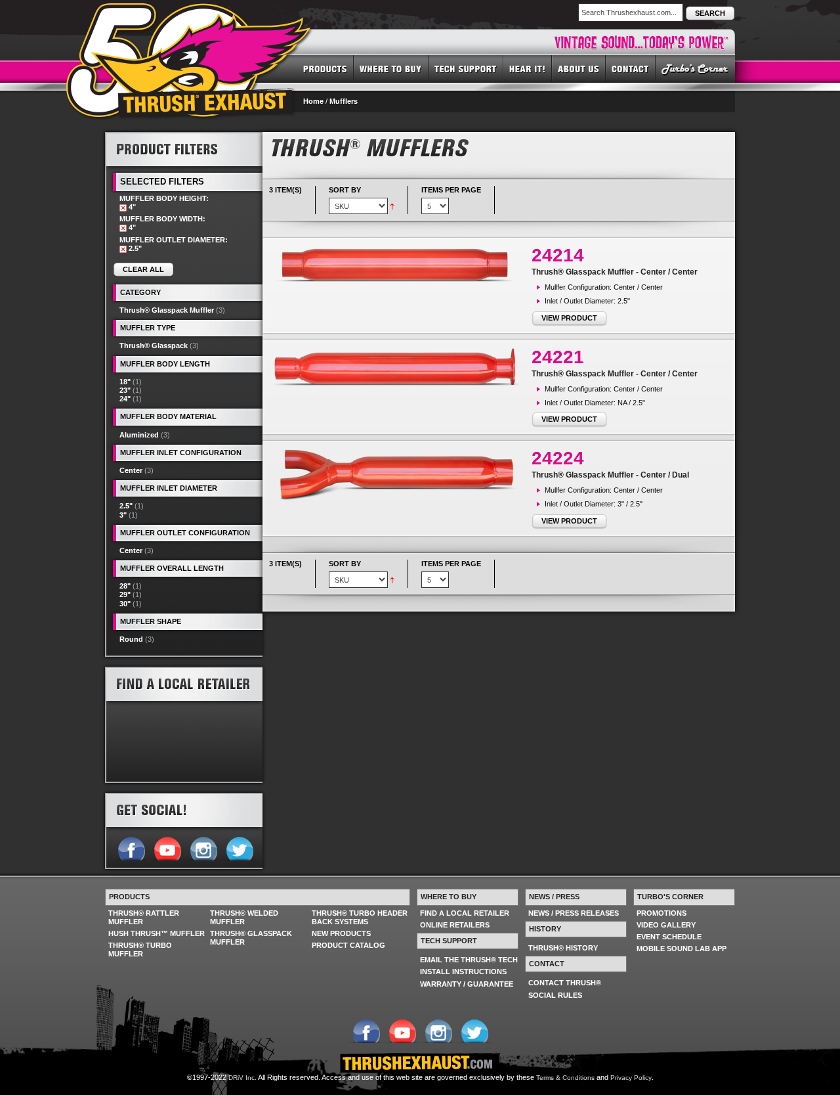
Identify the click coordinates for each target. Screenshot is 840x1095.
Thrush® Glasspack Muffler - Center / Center (615, 272)
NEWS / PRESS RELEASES (573, 913)
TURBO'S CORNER (695, 68)
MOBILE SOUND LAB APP (681, 948)
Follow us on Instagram (203, 847)
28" (125, 586)
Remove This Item (123, 208)
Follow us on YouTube (167, 847)
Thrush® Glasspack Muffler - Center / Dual (610, 475)
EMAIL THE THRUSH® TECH (469, 960)
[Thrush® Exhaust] (190, 12)
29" (125, 594)
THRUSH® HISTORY (563, 948)
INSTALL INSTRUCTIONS (463, 971)
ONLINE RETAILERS (455, 925)
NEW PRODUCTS (341, 933)
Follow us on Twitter (239, 847)
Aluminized (139, 435)
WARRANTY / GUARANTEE (466, 984)
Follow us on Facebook (131, 847)
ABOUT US (579, 68)
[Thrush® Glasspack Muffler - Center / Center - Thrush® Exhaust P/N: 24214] (400, 264)
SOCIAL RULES (555, 995)
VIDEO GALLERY (666, 925)
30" (125, 604)
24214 (558, 255)
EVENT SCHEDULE (669, 937)
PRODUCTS (325, 68)
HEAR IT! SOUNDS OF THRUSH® (527, 68)
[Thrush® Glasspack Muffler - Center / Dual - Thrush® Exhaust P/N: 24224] (400, 474)
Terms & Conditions (565, 1077)
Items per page (451, 190)
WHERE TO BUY (391, 68)
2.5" (126, 506)
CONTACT (631, 68)
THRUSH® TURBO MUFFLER (140, 949)
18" (125, 382)
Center (130, 470)
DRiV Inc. (242, 1077)
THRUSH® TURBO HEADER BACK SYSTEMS (360, 917)
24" (125, 399)
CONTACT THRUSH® (564, 983)
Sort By (345, 190)
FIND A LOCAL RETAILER (464, 913)
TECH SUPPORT (466, 68)
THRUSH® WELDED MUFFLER (244, 917)
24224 (558, 458)
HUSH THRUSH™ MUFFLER (156, 933)
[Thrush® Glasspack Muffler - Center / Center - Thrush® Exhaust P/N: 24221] (400, 366)
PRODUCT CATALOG (348, 945)
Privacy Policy (631, 1077)
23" (125, 390)
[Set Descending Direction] (392, 206)
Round (131, 639)
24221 (558, 357)
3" (123, 515)
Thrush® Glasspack (153, 345)
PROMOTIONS (661, 913)
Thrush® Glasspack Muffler (166, 310)
